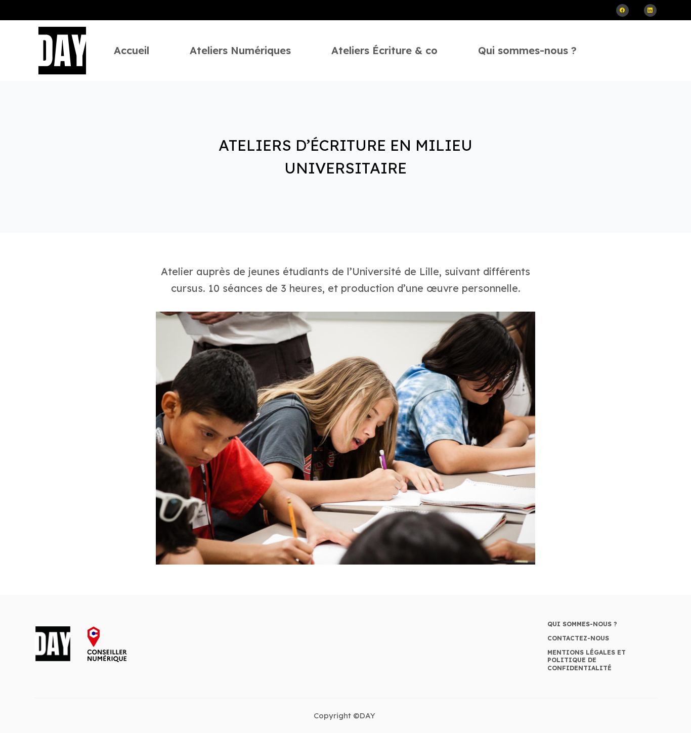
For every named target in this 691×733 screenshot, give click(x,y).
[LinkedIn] (650, 10)
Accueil (131, 50)
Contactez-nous (578, 638)
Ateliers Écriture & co (384, 50)
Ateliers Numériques (240, 50)
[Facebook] (622, 10)
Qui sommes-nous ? (527, 50)
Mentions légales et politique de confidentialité (586, 660)
